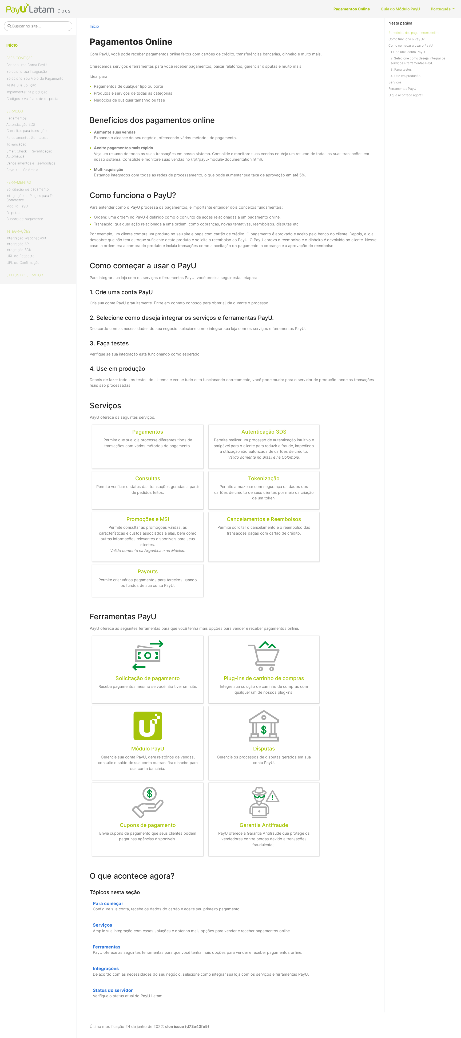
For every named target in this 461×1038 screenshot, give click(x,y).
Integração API (18, 244)
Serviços (14, 111)
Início (12, 45)
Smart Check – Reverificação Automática (29, 154)
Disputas (13, 213)
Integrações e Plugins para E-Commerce (30, 197)
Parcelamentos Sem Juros (27, 137)
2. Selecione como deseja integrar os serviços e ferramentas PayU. (418, 60)
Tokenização (16, 144)
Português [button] (441, 9)
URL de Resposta (20, 256)
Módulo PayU (17, 206)
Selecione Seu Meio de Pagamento (34, 78)
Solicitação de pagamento (27, 189)
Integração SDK (18, 250)
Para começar (19, 58)
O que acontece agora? (405, 95)
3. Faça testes (401, 69)
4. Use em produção (405, 76)
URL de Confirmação (22, 262)
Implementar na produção (26, 92)
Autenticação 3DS (20, 124)
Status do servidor (24, 275)
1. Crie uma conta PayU (408, 52)
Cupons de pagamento (24, 219)
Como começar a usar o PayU (410, 45)
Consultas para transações (27, 130)
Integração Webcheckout (26, 238)
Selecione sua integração (26, 71)
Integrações (18, 231)
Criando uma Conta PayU (26, 65)
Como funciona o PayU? (406, 39)
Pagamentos (16, 118)
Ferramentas (18, 182)
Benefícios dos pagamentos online (413, 33)
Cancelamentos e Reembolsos (30, 163)
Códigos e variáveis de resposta (32, 98)
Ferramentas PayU (402, 89)
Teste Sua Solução (21, 85)
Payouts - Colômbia (22, 170)
